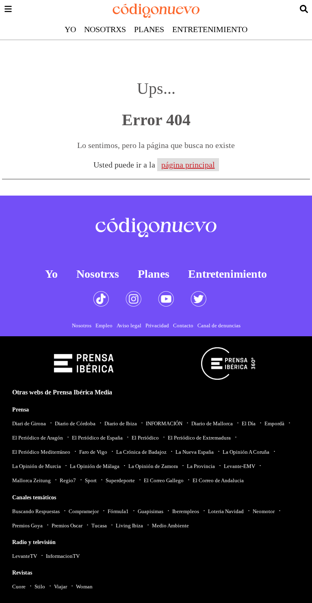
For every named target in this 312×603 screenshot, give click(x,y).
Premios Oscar (67, 525)
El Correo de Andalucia (218, 480)
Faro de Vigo (93, 452)
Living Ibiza (129, 525)
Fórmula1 (118, 511)
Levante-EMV (239, 466)
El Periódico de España (97, 438)
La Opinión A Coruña (246, 452)
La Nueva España (195, 452)
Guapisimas (150, 511)
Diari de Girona (29, 423)
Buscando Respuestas (36, 511)
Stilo (40, 586)
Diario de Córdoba (75, 423)
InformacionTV (63, 556)
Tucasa (99, 525)
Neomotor (264, 511)
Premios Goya (27, 525)
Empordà (274, 423)
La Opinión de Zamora (153, 466)
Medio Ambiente (170, 525)
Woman (84, 586)
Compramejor (84, 511)
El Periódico (145, 438)
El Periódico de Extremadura (199, 438)
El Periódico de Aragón (37, 438)
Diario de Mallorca (212, 423)
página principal (188, 164)
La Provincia (201, 466)
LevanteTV (24, 556)
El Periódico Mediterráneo (41, 452)
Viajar (60, 586)
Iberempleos (185, 511)
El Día (249, 423)
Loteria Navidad (226, 511)
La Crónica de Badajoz (141, 452)
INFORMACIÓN (164, 423)
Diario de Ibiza (120, 423)
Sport (91, 480)
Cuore (19, 586)
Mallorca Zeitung (31, 480)
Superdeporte (120, 480)
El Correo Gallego (164, 480)
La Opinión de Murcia (36, 466)
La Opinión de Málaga (94, 466)
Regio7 (68, 480)
